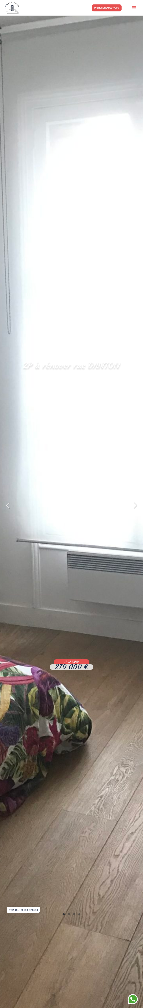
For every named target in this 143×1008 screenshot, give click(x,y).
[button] (7, 505)
